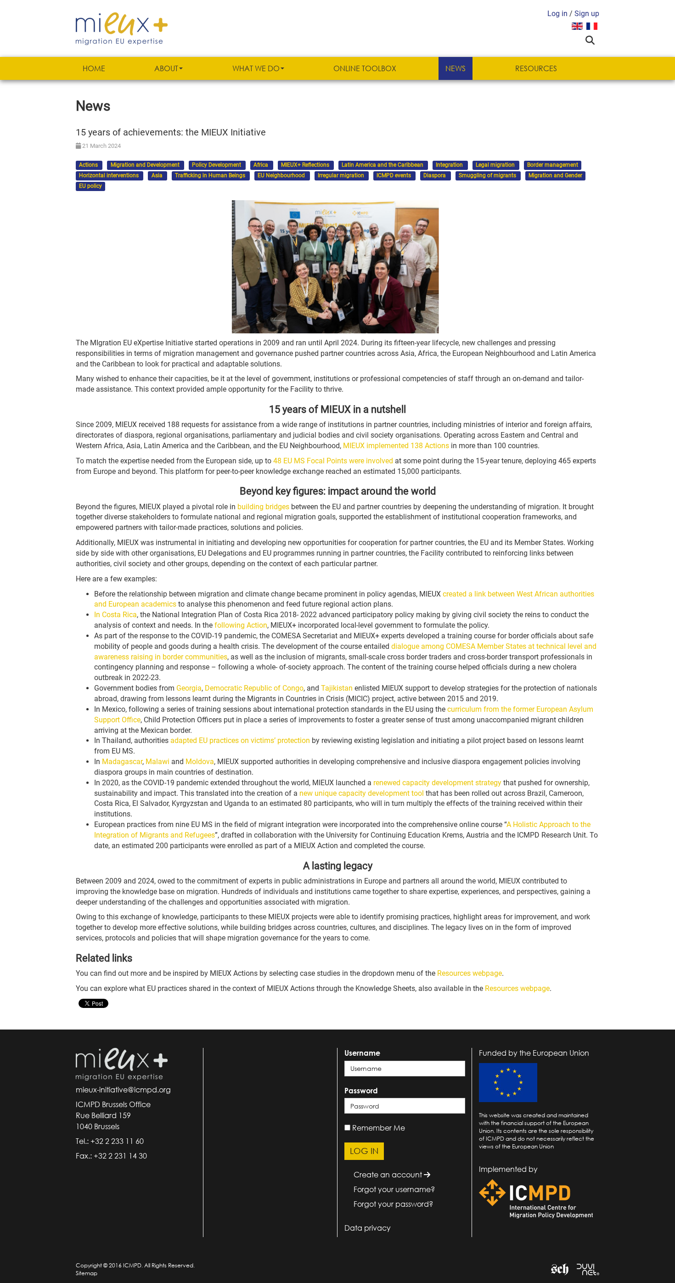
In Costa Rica (115, 614)
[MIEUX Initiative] (122, 27)
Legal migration (496, 165)
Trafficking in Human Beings (211, 175)
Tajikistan (337, 688)
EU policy (90, 186)
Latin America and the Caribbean (383, 165)
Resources (536, 68)
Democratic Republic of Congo (254, 688)
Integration (450, 165)
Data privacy (367, 1227)
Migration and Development (146, 165)
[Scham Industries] (556, 1268)
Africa (261, 165)
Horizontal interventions (109, 175)
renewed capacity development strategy (437, 782)
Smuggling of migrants (488, 175)
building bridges (263, 506)
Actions (89, 165)
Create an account (389, 1174)
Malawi (157, 761)
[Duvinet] (584, 1268)
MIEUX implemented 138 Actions (396, 445)
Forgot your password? (393, 1204)
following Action (240, 625)
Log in (557, 13)
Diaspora (435, 175)
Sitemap (86, 1273)
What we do (256, 68)
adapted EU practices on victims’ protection (240, 740)
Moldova (200, 761)
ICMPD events (394, 175)
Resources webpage (469, 973)
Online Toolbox (364, 68)
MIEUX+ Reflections (306, 165)
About (166, 68)
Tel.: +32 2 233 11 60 (110, 1141)
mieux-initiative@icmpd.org (123, 1089)
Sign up (586, 13)
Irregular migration (342, 175)
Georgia (189, 688)
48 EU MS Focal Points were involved (333, 460)
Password (361, 1090)
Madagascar (122, 761)
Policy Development (217, 165)
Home (94, 68)
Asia (158, 175)
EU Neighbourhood (282, 175)
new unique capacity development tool (361, 793)
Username (362, 1053)
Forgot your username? (394, 1189)
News (455, 68)
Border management (552, 165)
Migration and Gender (555, 175)
